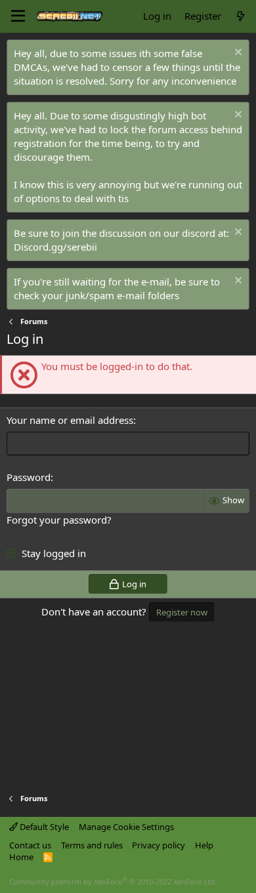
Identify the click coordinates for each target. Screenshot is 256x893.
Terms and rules (92, 845)
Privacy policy (158, 845)
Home (21, 857)
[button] (18, 16)
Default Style (43, 827)
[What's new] (240, 16)
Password (29, 477)
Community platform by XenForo (113, 881)
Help (204, 845)
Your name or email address (70, 419)
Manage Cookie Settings (126, 827)
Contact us (30, 845)
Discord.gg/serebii (55, 246)
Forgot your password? (59, 519)
